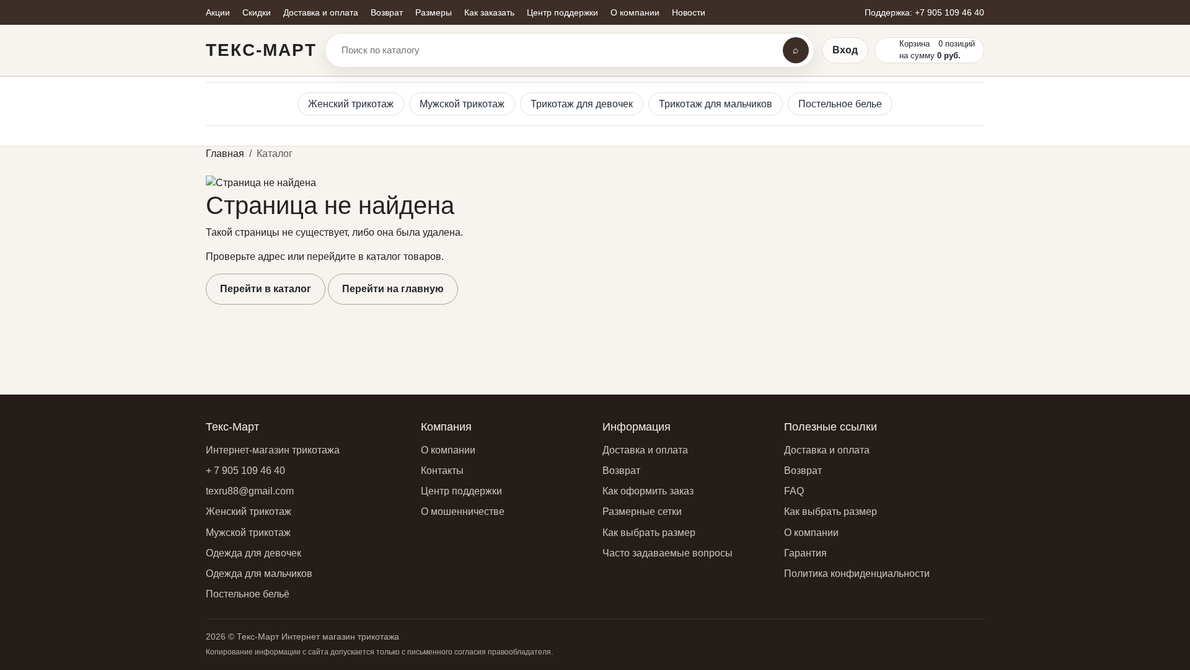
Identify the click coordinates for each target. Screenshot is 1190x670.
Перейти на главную (393, 289)
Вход (845, 50)
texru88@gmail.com (250, 491)
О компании (448, 450)
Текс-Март (261, 50)
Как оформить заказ (648, 491)
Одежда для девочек (253, 553)
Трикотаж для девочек (582, 104)
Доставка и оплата (645, 450)
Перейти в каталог (265, 289)
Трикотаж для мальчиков (715, 104)
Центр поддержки (461, 491)
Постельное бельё (247, 594)
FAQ (794, 491)
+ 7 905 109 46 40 (245, 470)
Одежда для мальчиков (259, 573)
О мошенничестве (463, 511)
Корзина (914, 43)
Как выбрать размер (648, 532)
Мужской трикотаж (462, 104)
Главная (225, 153)
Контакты (442, 470)
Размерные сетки (642, 511)
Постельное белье (840, 104)
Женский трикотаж (351, 104)
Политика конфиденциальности (857, 573)
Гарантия (805, 553)
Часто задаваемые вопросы (667, 553)
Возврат (621, 470)
